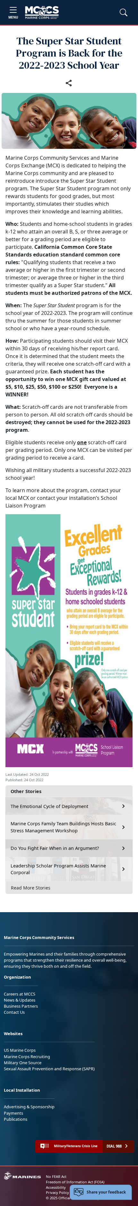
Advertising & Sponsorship (29, 1107)
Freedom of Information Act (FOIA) (75, 1181)
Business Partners (21, 1006)
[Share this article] (69, 83)
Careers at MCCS (19, 994)
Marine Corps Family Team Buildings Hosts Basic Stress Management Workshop (63, 827)
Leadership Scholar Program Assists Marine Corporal (58, 869)
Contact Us (14, 1012)
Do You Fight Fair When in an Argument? (55, 848)
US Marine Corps (20, 1050)
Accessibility (56, 1187)
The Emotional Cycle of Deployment (49, 806)
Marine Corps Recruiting (27, 1056)
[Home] (42, 12)
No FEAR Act (56, 1176)
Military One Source (22, 1062)
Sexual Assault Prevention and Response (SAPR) (49, 1069)
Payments (13, 1113)
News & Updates (19, 1000)
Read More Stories (30, 888)
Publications (15, 1119)
